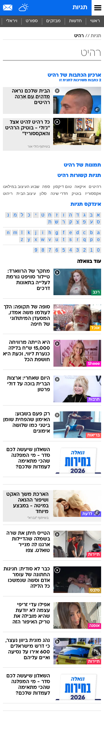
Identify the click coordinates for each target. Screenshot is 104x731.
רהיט (79, 36)
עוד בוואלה (89, 261)
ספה (46, 186)
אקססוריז (93, 193)
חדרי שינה (59, 193)
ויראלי (11, 21)
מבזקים (53, 21)
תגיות (80, 8)
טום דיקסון (62, 186)
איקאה (80, 186)
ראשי (95, 21)
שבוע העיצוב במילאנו (21, 186)
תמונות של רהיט (82, 165)
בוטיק (76, 193)
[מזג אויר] (24, 7)
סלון (43, 193)
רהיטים (95, 186)
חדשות (75, 21)
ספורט (32, 21)
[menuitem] (75, 21)
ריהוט (7, 193)
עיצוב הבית (26, 193)
